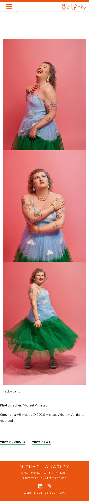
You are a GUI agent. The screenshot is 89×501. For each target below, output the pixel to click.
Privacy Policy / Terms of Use (44, 478)
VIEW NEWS (41, 442)
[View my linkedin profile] (40, 486)
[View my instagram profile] (49, 486)
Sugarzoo (57, 492)
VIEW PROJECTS (12, 442)
